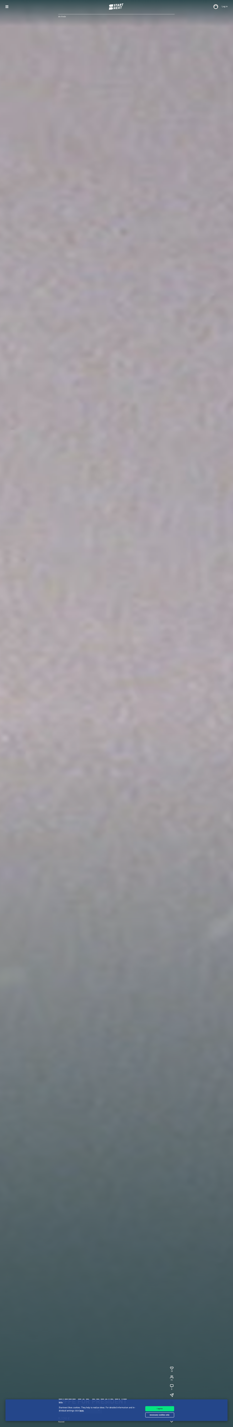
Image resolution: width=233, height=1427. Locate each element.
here (81, 1411)
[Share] (172, 1395)
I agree (160, 1409)
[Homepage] (116, 6)
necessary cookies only (160, 1415)
